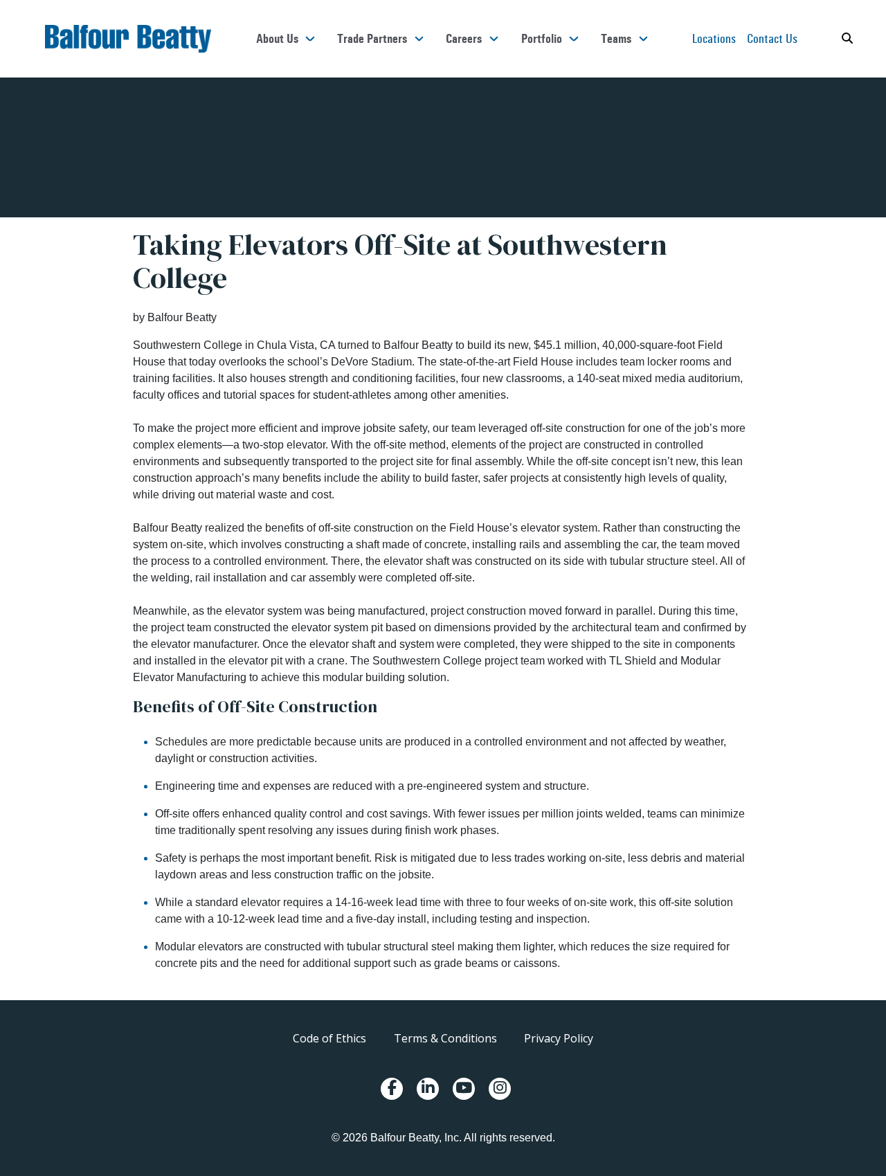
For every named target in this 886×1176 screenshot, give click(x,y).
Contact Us (772, 38)
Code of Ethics (329, 1038)
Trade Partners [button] (372, 38)
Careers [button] (464, 38)
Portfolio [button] (541, 38)
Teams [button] (616, 38)
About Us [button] (277, 38)
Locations (714, 38)
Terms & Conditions (445, 1038)
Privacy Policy (558, 1038)
